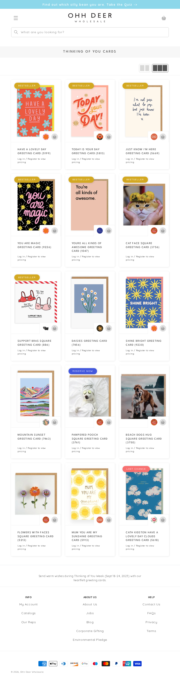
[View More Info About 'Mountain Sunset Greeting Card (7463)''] (36, 396)
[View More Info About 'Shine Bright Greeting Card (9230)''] (144, 302)
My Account (28, 604)
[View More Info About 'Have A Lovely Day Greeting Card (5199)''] (36, 111)
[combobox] (90, 32)
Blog (90, 622)
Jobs (90, 613)
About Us (90, 604)
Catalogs (28, 613)
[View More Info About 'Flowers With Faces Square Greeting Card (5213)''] (36, 494)
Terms (151, 631)
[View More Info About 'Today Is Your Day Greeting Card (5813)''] (90, 111)
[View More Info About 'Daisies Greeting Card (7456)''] (90, 302)
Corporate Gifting (90, 631)
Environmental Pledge (90, 640)
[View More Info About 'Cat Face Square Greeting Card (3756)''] (144, 205)
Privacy (151, 622)
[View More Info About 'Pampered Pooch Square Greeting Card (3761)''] (90, 396)
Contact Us (151, 604)
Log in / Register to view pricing (32, 160)
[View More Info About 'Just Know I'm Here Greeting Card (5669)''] (144, 111)
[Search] (16, 32)
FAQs (151, 613)
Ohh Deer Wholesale (32, 671)
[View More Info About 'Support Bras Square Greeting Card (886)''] (36, 302)
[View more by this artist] (46, 136)
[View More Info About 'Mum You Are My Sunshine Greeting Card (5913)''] (90, 494)
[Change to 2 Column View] (144, 68)
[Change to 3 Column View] (160, 68)
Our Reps (28, 622)
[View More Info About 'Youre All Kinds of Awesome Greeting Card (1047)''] (90, 205)
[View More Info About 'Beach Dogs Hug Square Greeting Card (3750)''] (144, 396)
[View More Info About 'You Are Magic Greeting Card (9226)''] (36, 205)
